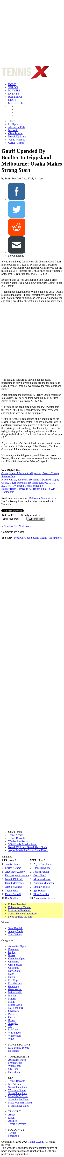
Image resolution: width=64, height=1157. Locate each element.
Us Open (13, 124)
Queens (12, 1017)
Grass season (15, 989)
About (11, 1114)
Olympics (13, 1010)
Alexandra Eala (16, 127)
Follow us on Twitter (19, 907)
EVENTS (13, 93)
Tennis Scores (15, 834)
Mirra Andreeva (42, 879)
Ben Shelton (11, 898)
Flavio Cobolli (13, 894)
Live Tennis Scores (18, 1047)
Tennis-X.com (36, 1141)
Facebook (13, 1135)
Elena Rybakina (42, 867)
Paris (10, 1014)
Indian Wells (15, 992)
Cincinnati (13, 961)
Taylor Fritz (11, 890)
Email (11, 1117)
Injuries (12, 995)
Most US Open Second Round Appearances (38, 537)
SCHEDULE (15, 102)
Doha (11, 973)
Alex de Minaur (13, 886)
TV (10, 1026)
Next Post (24, 526)
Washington (14, 1032)
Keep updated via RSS (20, 916)
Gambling (13, 986)
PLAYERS (14, 90)
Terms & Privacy (17, 1123)
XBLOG (13, 87)
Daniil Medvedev (14, 883)
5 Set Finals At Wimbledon (22, 844)
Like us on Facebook (19, 910)
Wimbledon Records (19, 841)
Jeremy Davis (15, 931)
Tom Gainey (15, 934)
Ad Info (12, 1120)
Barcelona (13, 949)
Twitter (12, 1132)
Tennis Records (16, 838)
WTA (11, 1038)
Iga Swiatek (39, 890)
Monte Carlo (15, 1004)
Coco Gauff (39, 875)
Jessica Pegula (41, 871)
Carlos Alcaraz (16, 142)
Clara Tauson (15, 133)
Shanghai (13, 1023)
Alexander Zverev (15, 871)
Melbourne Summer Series (43, 498)
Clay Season (15, 964)
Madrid (12, 998)
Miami (11, 1001)
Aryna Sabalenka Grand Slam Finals (28, 850)
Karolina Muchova (43, 883)
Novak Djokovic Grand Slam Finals (27, 847)
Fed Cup (13, 980)
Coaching (13, 967)
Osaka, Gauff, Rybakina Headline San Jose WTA (28, 482)
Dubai (11, 977)
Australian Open (17, 946)
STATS (12, 99)
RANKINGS (15, 96)
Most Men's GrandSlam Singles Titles (18, 1098)
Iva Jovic (13, 130)
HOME (12, 84)
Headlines (13, 1050)
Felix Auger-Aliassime (17, 875)
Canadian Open (16, 958)
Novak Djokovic (17, 136)
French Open (15, 983)
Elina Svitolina (41, 894)
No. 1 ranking (15, 1007)
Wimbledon (14, 1035)
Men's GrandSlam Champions (17, 1086)
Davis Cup (14, 970)
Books (11, 955)
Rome (11, 1020)
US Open (13, 1029)
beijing (12, 952)
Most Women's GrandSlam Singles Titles (20, 1104)
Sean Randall (15, 928)
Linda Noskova (41, 886)
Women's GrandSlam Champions (17, 1092)
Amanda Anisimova (44, 898)
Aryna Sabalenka (42, 864)
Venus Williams (16, 139)
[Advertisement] (32, 33)
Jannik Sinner (12, 864)
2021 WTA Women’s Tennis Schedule (22, 485)
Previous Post (10, 526)
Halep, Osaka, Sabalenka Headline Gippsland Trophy (30, 479)
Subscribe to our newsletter (22, 913)
